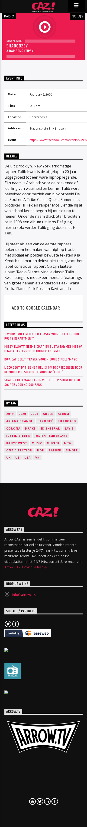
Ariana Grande (19, 421)
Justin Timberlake (51, 436)
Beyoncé (45, 421)
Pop (40, 450)
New (68, 443)
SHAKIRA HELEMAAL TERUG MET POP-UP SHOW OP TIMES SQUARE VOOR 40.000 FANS (43, 382)
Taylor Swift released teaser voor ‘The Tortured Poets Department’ (43, 336)
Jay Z (69, 428)
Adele (48, 414)
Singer (72, 450)
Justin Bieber (18, 436)
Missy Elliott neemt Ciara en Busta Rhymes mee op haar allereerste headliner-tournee (43, 348)
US (17, 458)
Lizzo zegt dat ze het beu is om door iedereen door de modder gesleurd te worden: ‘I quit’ (43, 369)
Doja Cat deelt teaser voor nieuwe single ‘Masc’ (41, 359)
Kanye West (16, 443)
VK (37, 458)
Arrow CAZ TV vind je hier (24, 567)
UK (8, 458)
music (37, 443)
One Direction (19, 450)
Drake (30, 428)
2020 (22, 414)
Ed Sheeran (50, 428)
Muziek (53, 443)
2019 (10, 414)
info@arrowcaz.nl (25, 594)
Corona (13, 428)
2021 (34, 414)
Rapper (55, 450)
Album (63, 414)
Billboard (67, 421)
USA (27, 458)
